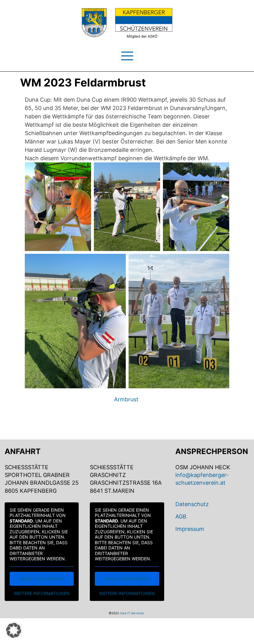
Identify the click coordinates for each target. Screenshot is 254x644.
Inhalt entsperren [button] (41, 578)
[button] (13, 630)
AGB (180, 516)
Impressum (189, 529)
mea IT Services (132, 613)
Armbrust (126, 399)
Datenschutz (192, 504)
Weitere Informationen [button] (42, 593)
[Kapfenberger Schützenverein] (127, 23)
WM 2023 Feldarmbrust (83, 82)
